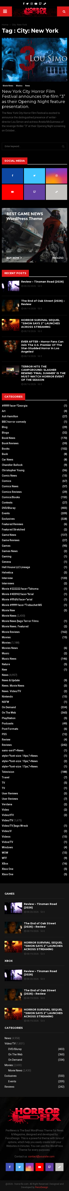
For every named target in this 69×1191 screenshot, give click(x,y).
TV (3, 782)
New (4, 669)
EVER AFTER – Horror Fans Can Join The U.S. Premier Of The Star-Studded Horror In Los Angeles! (42, 346)
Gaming (6, 556)
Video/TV (7, 820)
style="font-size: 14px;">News (20, 755)
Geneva (6, 561)
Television (8, 771)
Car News (7, 459)
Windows (7, 847)
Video (5, 809)
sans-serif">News (13, 750)
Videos (6, 836)
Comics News (10, 486)
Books (6, 448)
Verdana (7, 804)
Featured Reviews (12, 524)
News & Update (11, 680)
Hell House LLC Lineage (16, 567)
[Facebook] (23, 4)
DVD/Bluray (8, 507)
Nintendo (7, 696)
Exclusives (8, 518)
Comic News (9, 475)
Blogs (5, 432)
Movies (19, 86)
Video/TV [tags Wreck (15, 825)
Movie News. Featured (15, 626)
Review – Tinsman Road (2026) (42, 281)
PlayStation (8, 718)
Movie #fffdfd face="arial (17, 599)
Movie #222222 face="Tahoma (20, 588)
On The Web (9, 712)
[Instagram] (32, 4)
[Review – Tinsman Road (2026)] (10, 286)
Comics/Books (11, 497)
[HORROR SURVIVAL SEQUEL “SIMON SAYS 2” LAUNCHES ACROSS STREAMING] (10, 325)
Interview (7, 578)
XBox (5, 863)
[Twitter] (27, 4)
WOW (5, 852)
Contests (7, 502)
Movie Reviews (11, 631)
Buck (5, 454)
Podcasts (7, 723)
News (27, 86)
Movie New (8, 610)
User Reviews (10, 793)
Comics (6, 481)
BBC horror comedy (14, 421)
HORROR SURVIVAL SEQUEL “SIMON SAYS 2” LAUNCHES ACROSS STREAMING (40, 323)
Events (6, 513)
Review (6, 739)
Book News (8, 437)
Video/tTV (8, 815)
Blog (5, 427)
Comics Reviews (12, 491)
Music (5, 653)
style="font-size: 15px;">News (20, 761)
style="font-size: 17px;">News (20, 766)
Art (3, 411)
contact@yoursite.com (41, 1156)
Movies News (10, 648)
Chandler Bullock (12, 464)
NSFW (5, 701)
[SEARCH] (63, 146)
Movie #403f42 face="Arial (18, 594)
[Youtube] (36, 4)
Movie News (8, 86)
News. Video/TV (11, 691)
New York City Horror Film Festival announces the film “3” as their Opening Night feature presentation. (33, 99)
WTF (4, 858)
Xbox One (7, 868)
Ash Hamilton (10, 416)
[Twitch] (40, 4)
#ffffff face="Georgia (14, 405)
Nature (6, 664)
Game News (9, 534)
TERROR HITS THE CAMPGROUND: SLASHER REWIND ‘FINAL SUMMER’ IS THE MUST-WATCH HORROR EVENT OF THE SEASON (43, 373)
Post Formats (10, 728)
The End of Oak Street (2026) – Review (40, 925)
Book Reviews (10, 443)
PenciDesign (41, 1187)
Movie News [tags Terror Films (20, 621)
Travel (5, 777)
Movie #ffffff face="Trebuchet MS (22, 605)
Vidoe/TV (7, 842)
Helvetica (7, 572)
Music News (9, 658)
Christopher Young (13, 470)
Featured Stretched (13, 529)
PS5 (4, 734)
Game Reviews (11, 540)
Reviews (7, 744)
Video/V (7, 831)
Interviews (8, 583)
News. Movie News (13, 685)
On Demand (9, 707)
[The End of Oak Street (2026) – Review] (10, 305)
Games (6, 545)
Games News (10, 551)
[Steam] (44, 4)
